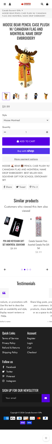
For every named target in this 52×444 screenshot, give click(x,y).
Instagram (11, 381)
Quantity (6, 127)
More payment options (26, 159)
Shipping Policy (9, 352)
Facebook (11, 367)
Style (4, 115)
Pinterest (10, 376)
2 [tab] (24, 269)
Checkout (31, 352)
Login (30, 343)
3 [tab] (27, 269)
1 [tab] (22, 269)
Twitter (9, 371)
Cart (29, 347)
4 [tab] (30, 269)
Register (31, 338)
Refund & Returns (11, 347)
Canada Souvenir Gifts (11, 10)
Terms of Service (10, 338)
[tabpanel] (13, 232)
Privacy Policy (8, 343)
